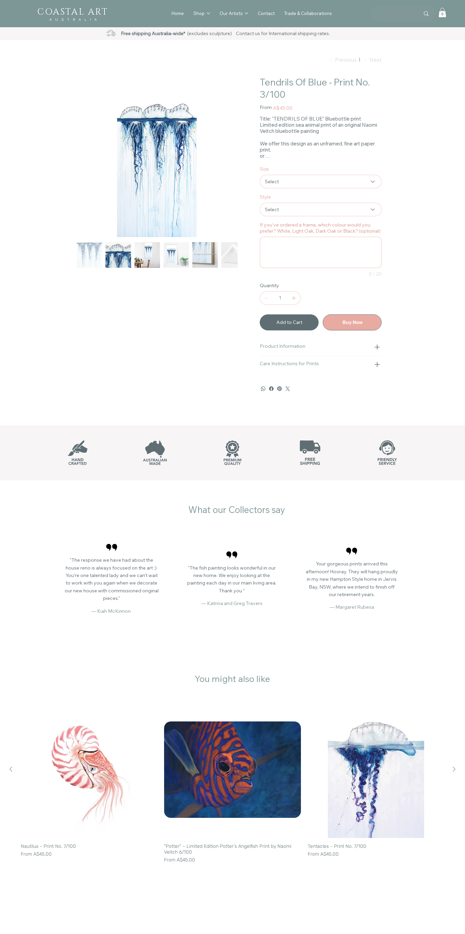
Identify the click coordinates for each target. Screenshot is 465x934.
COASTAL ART (72, 12)
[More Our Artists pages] (246, 13)
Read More (271, 166)
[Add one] (294, 307)
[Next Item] (228, 156)
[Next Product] (454, 779)
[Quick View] (89, 779)
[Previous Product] (11, 779)
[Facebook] (271, 398)
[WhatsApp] (263, 398)
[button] (442, 12)
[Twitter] (287, 398)
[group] (232, 792)
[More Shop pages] (208, 13)
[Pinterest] (279, 398)
